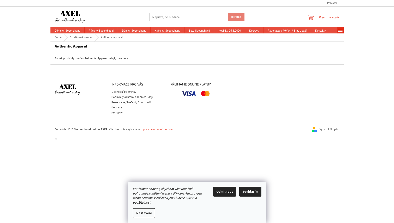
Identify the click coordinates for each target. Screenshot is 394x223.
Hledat (236, 17)
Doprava (116, 108)
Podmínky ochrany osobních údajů (132, 97)
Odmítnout (224, 191)
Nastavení (144, 213)
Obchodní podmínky (123, 92)
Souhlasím (250, 191)
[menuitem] (67, 31)
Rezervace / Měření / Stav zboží (131, 102)
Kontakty (117, 113)
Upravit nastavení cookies (158, 129)
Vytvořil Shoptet (330, 129)
